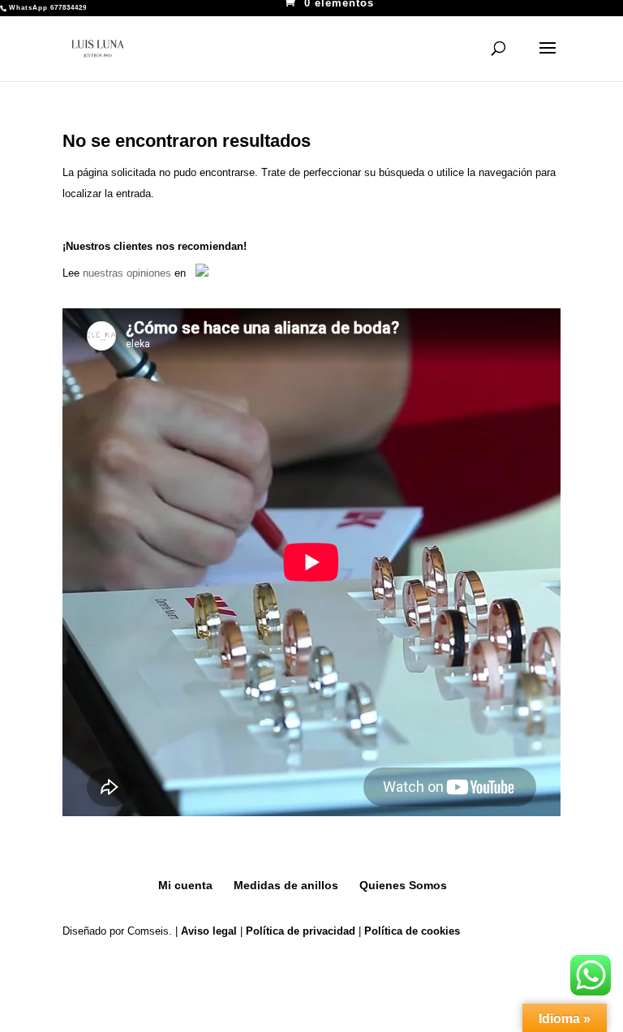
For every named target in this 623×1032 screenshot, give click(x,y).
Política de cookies (412, 931)
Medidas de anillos (286, 885)
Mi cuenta (185, 885)
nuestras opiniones (127, 273)
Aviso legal (209, 931)
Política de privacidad (300, 931)
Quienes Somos (403, 885)
